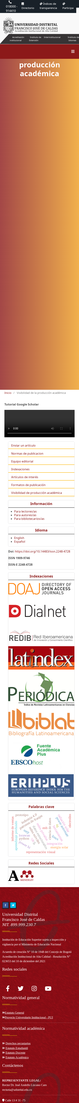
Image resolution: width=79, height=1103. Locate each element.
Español (19, 542)
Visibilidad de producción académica (36, 493)
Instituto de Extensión (35, 39)
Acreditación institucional (17, 39)
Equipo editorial (22, 461)
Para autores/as (25, 515)
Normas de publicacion (27, 454)
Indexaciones (20, 469)
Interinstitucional (52, 37)
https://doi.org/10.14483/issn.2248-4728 (42, 551)
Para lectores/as (25, 511)
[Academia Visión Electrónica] (13, 875)
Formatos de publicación (28, 485)
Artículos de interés (24, 477)
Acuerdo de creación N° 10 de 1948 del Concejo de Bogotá (36, 951)
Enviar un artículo (23, 445)
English (19, 538)
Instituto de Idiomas (73, 39)
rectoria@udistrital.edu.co (17, 1089)
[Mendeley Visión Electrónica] (27, 875)
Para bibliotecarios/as (29, 519)
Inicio (7, 393)
